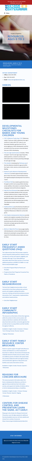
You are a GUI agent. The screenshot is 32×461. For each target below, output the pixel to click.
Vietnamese (11, 334)
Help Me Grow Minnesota (10, 190)
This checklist (7, 163)
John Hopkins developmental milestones (14, 215)
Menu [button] (7, 13)
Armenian (20, 329)
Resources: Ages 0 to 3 (12, 63)
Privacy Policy (21, 456)
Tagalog (5, 334)
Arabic (15, 329)
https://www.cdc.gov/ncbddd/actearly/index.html (14, 421)
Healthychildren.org (9, 206)
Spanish (22, 331)
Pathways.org (22, 163)
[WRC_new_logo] (16, 6)
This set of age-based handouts (12, 152)
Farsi (4, 331)
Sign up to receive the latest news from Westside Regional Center (16, 441)
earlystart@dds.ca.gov (12, 264)
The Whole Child (8, 182)
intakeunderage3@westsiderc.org (16, 79)
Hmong (8, 331)
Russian (17, 331)
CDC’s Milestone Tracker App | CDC (13, 138)
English (11, 329)
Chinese (25, 329)
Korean (12, 331)
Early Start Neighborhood (10, 300)
